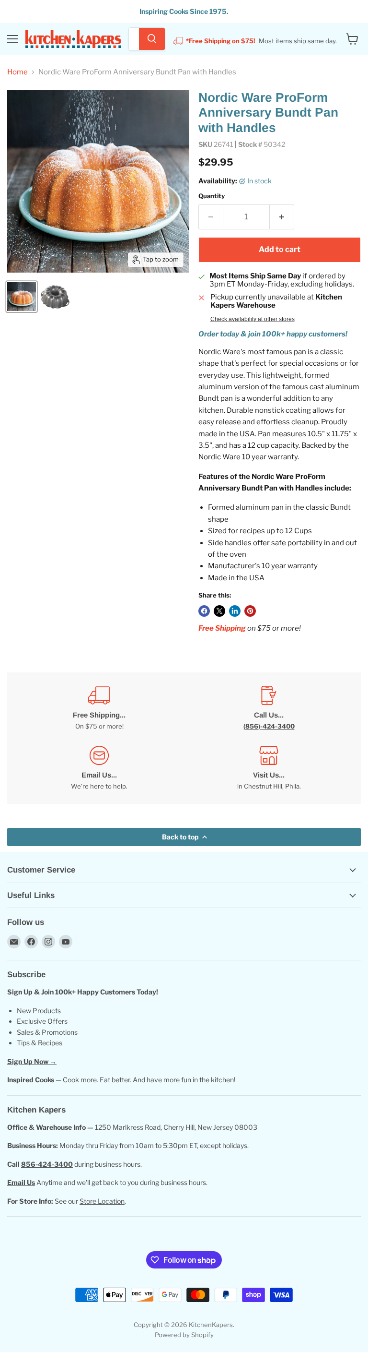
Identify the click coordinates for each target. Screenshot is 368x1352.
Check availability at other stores (252, 319)
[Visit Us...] (269, 768)
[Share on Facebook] (204, 611)
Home (17, 72)
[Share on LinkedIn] (235, 611)
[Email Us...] (99, 768)
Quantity (211, 196)
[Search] (152, 39)
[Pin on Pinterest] (250, 611)
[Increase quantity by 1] (282, 216)
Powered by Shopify (184, 1335)
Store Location (102, 1201)
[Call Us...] (269, 708)
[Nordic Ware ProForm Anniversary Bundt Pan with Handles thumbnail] (21, 296)
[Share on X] (219, 611)
